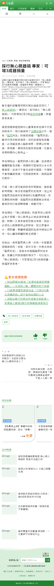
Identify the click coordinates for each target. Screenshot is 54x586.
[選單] (50, 3)
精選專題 (29, 571)
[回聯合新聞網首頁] (3, 3)
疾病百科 (39, 571)
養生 (12, 8)
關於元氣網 (8, 571)
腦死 (9, 135)
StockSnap (9, 98)
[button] (50, 8)
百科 (40, 8)
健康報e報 (14, 560)
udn (3, 60)
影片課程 (7, 421)
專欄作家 (31, 576)
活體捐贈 (36, 131)
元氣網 (9, 60)
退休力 (47, 571)
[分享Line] (20, 13)
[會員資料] (46, 3)
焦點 (4, 8)
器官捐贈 (35, 114)
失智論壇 (22, 8)
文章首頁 (22, 576)
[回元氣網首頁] (9, 3)
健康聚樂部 (19, 571)
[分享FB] (7, 13)
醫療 (32, 8)
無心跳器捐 (8, 110)
